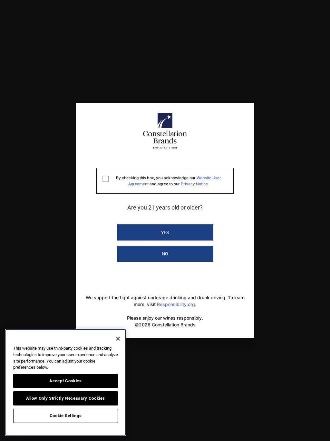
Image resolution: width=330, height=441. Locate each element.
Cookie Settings (66, 415)
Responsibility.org (176, 304)
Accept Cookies (65, 380)
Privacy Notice (194, 183)
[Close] (118, 339)
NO (165, 253)
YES (165, 232)
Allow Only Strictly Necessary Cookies (65, 398)
